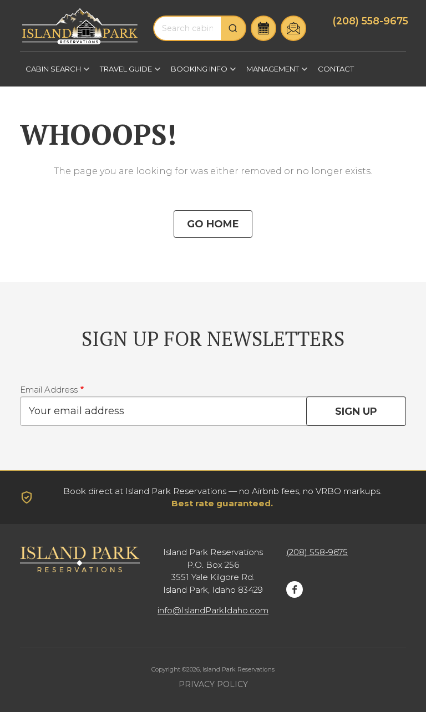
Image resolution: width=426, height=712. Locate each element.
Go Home (213, 224)
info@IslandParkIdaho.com (213, 610)
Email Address (49, 389)
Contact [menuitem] (336, 68)
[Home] (80, 26)
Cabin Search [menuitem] (50, 72)
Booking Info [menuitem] (196, 72)
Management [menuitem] (270, 72)
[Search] (233, 28)
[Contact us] (293, 28)
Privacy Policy (213, 684)
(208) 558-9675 (370, 21)
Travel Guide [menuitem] (123, 72)
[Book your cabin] (263, 28)
